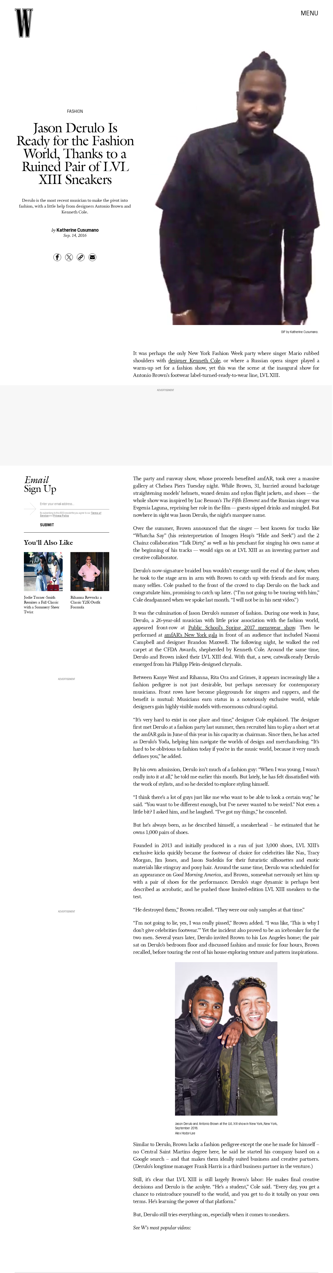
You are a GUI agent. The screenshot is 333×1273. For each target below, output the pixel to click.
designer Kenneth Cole (194, 360)
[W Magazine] (24, 23)
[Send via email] (92, 257)
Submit (47, 524)
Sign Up (40, 484)
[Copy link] (81, 257)
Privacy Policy (61, 515)
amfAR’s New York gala (190, 635)
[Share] (57, 257)
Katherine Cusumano (78, 229)
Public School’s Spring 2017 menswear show (241, 628)
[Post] (69, 257)
